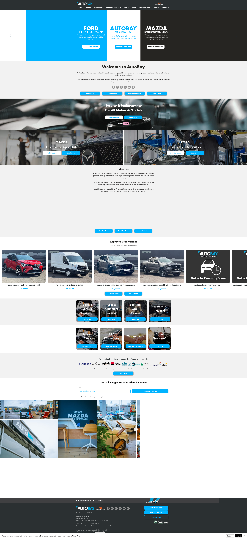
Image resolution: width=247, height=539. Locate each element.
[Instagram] (117, 87)
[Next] (236, 36)
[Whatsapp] (121, 87)
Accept (239, 536)
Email (80, 387)
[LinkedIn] (125, 87)
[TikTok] (133, 87)
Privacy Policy (76, 536)
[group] (123, 270)
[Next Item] (136, 429)
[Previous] (10, 36)
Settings (229, 536)
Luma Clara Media (100, 532)
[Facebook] (113, 87)
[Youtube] (129, 87)
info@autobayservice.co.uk (83, 524)
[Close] (245, 535)
